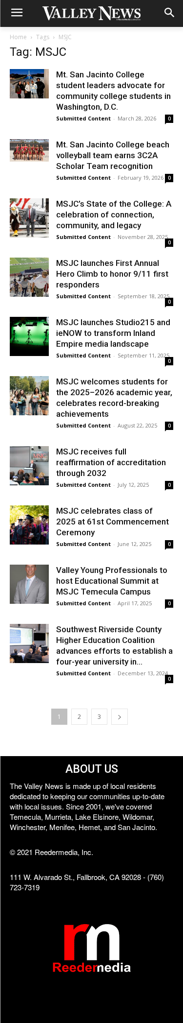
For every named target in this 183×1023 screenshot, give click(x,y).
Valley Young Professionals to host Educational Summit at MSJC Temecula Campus (111, 580)
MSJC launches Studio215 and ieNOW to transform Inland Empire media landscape (113, 333)
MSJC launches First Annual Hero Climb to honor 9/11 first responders (112, 273)
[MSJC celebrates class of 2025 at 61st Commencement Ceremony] (29, 525)
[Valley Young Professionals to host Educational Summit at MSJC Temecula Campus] (29, 584)
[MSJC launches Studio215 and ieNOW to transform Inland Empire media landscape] (29, 336)
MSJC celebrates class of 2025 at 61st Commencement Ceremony (112, 521)
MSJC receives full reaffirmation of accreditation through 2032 (111, 462)
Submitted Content (83, 118)
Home (18, 37)
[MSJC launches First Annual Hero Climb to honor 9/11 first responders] (29, 277)
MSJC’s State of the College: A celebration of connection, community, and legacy (113, 214)
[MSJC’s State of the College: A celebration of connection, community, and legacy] (29, 218)
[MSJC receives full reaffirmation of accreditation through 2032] (29, 465)
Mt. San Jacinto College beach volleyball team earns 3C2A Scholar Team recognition (112, 155)
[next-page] (119, 717)
